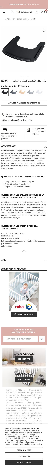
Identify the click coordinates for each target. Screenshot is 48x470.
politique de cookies (33, 444)
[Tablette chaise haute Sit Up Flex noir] (5, 92)
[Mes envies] (41, 11)
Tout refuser (24, 456)
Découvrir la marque (24, 314)
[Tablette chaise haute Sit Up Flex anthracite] (13, 92)
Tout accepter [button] (24, 462)
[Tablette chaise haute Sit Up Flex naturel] (22, 92)
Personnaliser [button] (24, 450)
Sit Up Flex (31, 181)
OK (42, 339)
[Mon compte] (37, 11)
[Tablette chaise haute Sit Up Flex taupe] (30, 92)
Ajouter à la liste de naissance (24, 103)
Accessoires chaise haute (17, 19)
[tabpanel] (24, 49)
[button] (4, 12)
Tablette (33, 19)
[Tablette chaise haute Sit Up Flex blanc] (39, 92)
